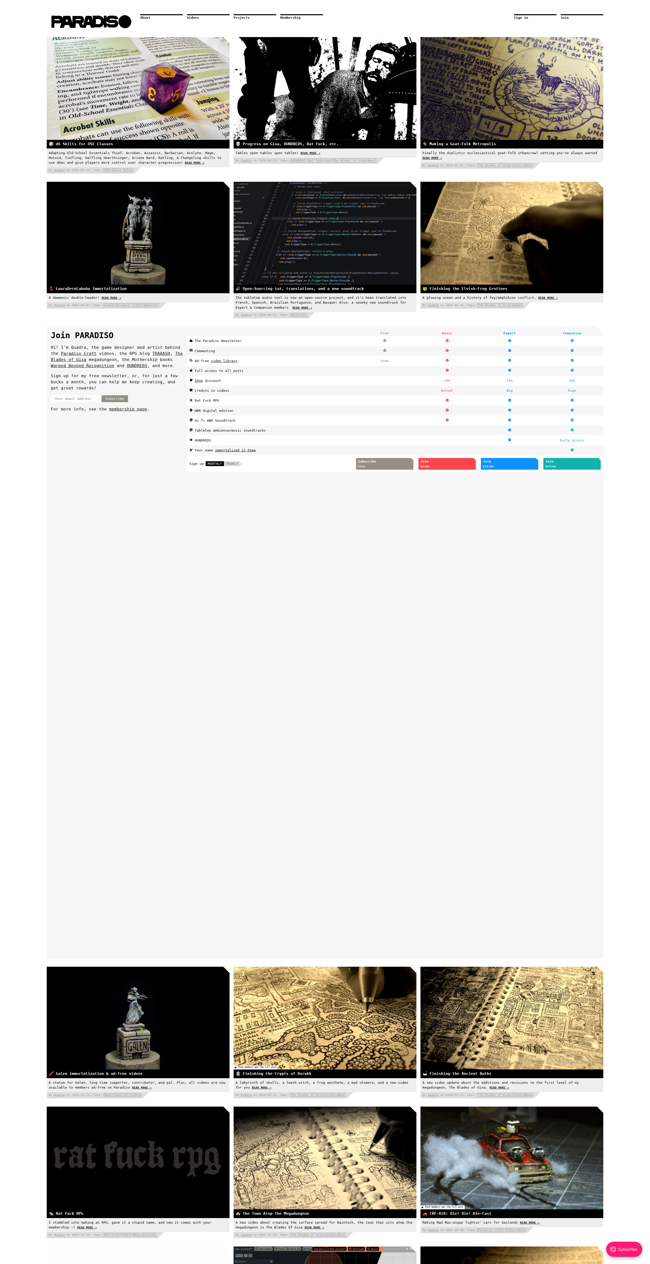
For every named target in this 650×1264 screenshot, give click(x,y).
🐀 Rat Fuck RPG (66, 1213)
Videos (193, 18)
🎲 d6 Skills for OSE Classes (81, 144)
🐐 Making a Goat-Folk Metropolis (459, 144)
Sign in (521, 18)
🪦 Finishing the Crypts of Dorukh (273, 1073)
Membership (290, 18)
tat (328, 160)
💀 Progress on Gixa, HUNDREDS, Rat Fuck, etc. (287, 144)
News (371, 160)
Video (517, 165)
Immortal (151, 305)
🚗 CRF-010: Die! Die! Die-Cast (456, 1213)
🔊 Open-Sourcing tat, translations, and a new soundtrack (300, 288)
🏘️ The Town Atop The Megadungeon (272, 1213)
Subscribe (115, 399)
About (145, 18)
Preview (149, 1235)
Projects (242, 18)
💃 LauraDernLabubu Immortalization (88, 288)
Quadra (59, 170)
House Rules (122, 170)
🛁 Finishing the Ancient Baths (456, 1073)
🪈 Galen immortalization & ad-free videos (96, 1073)
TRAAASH (161, 353)
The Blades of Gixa (349, 160)
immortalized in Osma (235, 450)
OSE (107, 170)
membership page (128, 409)
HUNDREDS (298, 160)
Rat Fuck (315, 160)
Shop (199, 381)
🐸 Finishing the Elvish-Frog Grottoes (464, 288)
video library (224, 361)
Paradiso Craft (128, 305)
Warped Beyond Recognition (82, 365)
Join (565, 18)
